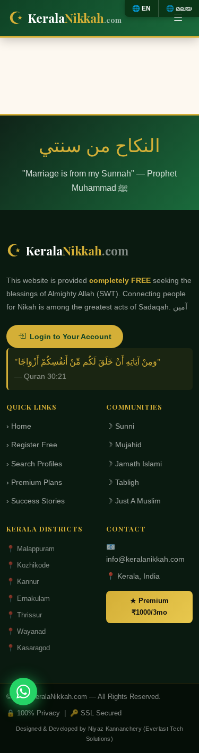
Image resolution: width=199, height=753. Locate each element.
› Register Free (31, 445)
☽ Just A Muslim (133, 501)
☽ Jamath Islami (134, 464)
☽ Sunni (120, 426)
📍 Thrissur (24, 615)
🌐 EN (141, 8)
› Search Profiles (34, 464)
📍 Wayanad (26, 631)
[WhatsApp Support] (23, 691)
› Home (18, 426)
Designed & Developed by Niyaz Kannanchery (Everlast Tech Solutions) (100, 733)
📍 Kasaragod (28, 648)
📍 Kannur (22, 582)
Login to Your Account (70, 336)
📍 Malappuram (30, 549)
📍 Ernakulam (28, 599)
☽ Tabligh (122, 482)
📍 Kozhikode (27, 565)
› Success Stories (35, 501)
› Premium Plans (34, 482)
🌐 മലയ (179, 8)
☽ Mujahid (124, 445)
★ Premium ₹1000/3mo (149, 606)
